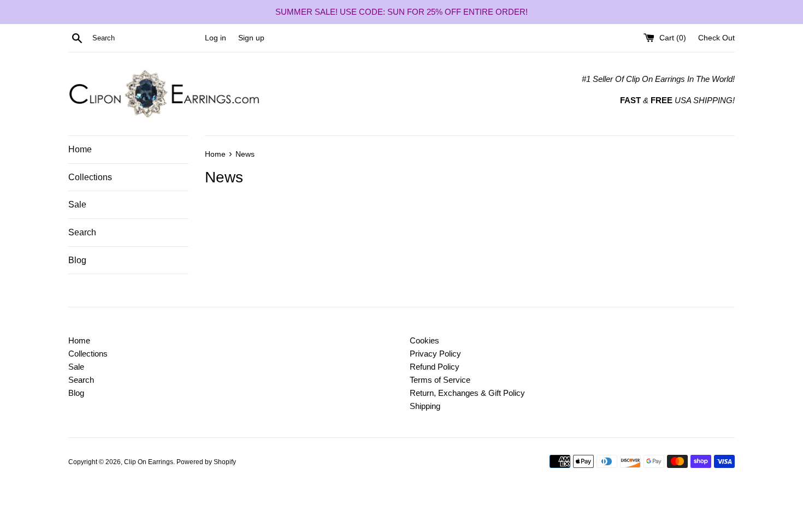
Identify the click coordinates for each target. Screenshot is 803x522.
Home (80, 149)
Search (82, 232)
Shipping (425, 406)
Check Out (716, 38)
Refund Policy (434, 366)
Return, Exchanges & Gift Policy (467, 393)
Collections (90, 177)
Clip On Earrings (148, 462)
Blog (77, 260)
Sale (77, 204)
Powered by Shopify (206, 462)
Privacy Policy (435, 353)
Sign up (251, 38)
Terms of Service (440, 379)
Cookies (424, 340)
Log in (215, 38)
